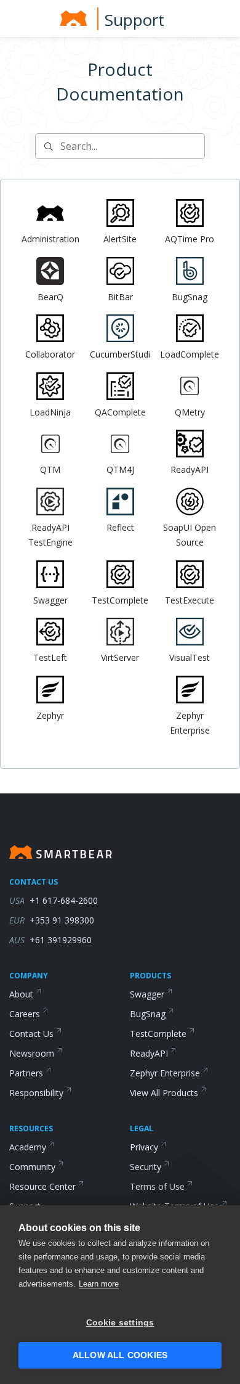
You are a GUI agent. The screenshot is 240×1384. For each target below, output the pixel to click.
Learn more (99, 1283)
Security (145, 1167)
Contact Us (31, 1033)
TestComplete (158, 1033)
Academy (27, 1147)
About (21, 994)
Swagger (147, 994)
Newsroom (31, 1053)
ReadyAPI (149, 1053)
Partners (26, 1073)
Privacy (144, 1147)
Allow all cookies (120, 1355)
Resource (42, 1186)
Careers (24, 1014)
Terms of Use (157, 1186)
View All (164, 1093)
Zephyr (165, 1073)
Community (32, 1167)
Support (134, 20)
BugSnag (148, 1014)
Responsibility (36, 1093)
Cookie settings (120, 1322)
